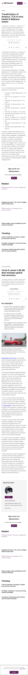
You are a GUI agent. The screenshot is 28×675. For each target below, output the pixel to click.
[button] (3, 3)
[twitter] (14, 47)
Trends (3, 10)
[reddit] (16, 47)
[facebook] (9, 47)
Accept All (14, 672)
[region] (14, 670)
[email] (18, 47)
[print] (25, 47)
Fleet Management (6, 266)
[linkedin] (11, 47)
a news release (7, 405)
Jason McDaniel (14, 288)
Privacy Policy (22, 668)
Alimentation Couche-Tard (9, 358)
